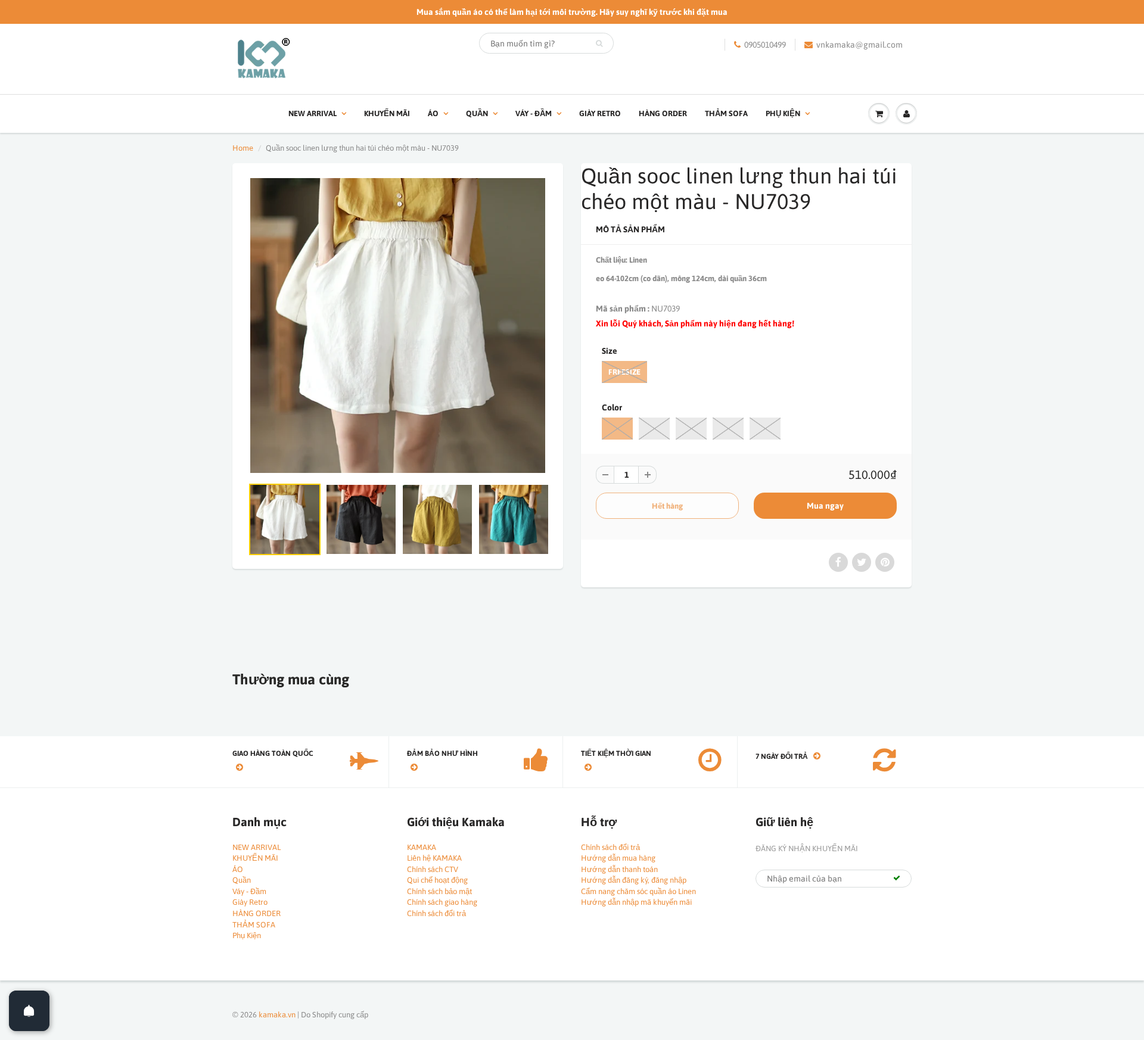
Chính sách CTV (432, 869)
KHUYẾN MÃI (387, 113)
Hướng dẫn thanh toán (619, 869)
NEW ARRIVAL (312, 113)
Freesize (624, 372)
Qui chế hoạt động (437, 880)
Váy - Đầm (533, 113)
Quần (477, 113)
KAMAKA (421, 847)
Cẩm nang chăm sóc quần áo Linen (638, 891)
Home (242, 148)
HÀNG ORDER (663, 113)
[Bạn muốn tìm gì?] (599, 43)
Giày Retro (600, 113)
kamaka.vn (277, 1014)
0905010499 (765, 44)
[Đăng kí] (897, 878)
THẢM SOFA (726, 113)
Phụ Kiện (783, 113)
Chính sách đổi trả (436, 913)
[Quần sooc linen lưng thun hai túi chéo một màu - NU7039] (397, 325)
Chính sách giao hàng (442, 902)
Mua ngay (825, 505)
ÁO (433, 113)
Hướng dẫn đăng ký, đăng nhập (633, 880)
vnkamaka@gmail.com (859, 44)
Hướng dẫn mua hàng (618, 858)
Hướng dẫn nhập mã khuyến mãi (636, 902)
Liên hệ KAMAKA (434, 858)
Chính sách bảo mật (439, 891)
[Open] (29, 1011)
